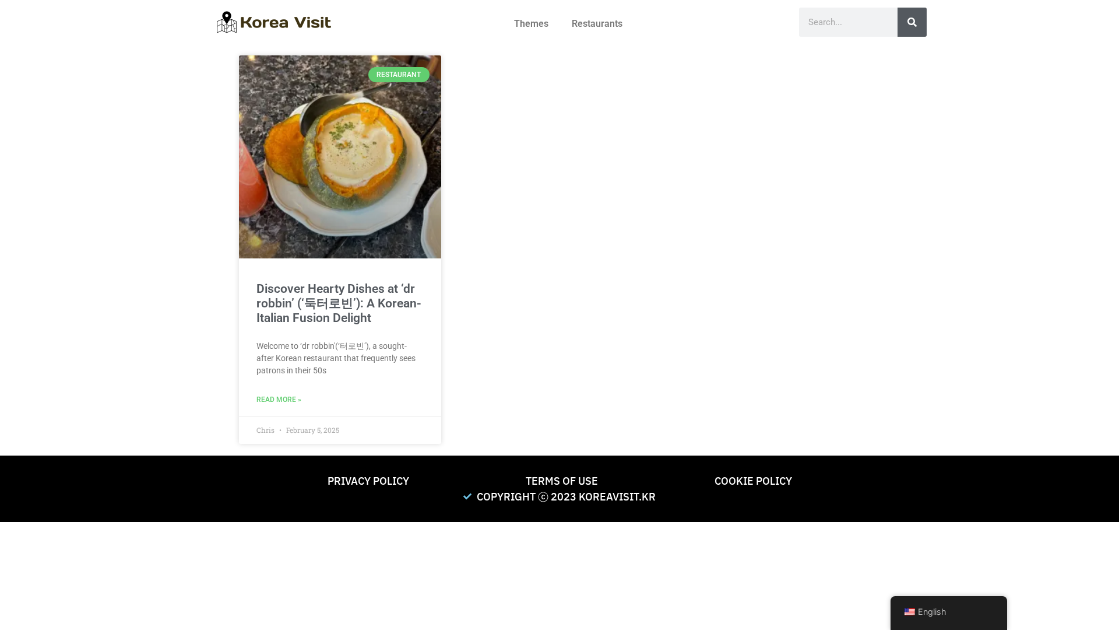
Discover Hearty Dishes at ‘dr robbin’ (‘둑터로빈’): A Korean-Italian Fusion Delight (338, 303)
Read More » (278, 400)
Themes (531, 23)
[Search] (912, 22)
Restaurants (597, 23)
